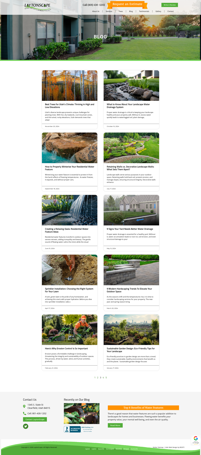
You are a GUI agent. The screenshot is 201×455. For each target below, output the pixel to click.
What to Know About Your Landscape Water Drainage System (128, 105)
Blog (131, 11)
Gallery (158, 11)
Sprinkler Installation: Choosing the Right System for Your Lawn (69, 290)
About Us (95, 11)
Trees (121, 11)
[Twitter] (25, 426)
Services (109, 11)
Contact (171, 11)
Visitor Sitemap (158, 447)
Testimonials (144, 11)
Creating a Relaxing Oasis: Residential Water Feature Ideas (66, 230)
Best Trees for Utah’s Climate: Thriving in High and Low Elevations (69, 105)
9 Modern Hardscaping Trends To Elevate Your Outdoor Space (129, 290)
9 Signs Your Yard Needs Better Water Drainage (130, 229)
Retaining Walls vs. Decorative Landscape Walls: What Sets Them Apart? (130, 168)
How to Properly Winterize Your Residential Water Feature (69, 168)
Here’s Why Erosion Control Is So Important (66, 348)
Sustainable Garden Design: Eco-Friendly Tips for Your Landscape (131, 350)
